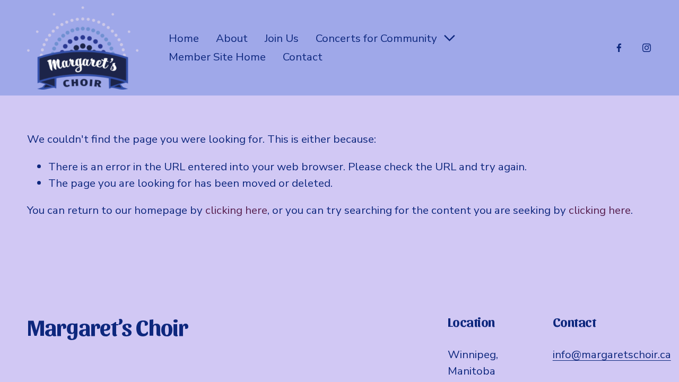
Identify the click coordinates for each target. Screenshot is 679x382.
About (232, 38)
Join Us (282, 38)
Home (184, 38)
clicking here (236, 210)
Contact (303, 56)
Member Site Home (217, 56)
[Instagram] (646, 47)
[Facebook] (619, 47)
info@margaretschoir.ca (612, 354)
